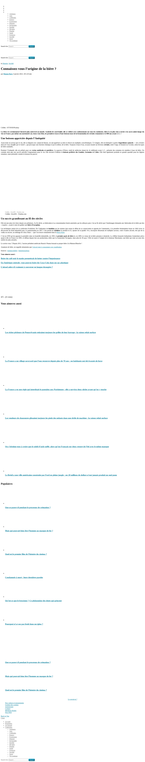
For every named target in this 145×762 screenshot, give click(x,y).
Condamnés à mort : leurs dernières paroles (24, 577)
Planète (11, 31)
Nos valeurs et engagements (14, 703)
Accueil (7, 6)
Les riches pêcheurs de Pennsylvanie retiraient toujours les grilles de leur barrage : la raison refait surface (50, 332)
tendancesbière (12, 251)
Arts (10, 16)
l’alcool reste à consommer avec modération (47, 247)
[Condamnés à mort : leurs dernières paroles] (74, 565)
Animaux (12, 14)
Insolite (11, 27)
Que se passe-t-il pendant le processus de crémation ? (28, 507)
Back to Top (5, 716)
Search (32, 46)
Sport (11, 39)
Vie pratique (13, 41)
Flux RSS (8, 712)
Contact (7, 709)
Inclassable (13, 25)
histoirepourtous (24, 251)
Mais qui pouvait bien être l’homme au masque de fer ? (29, 531)
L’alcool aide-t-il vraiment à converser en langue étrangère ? (27, 267)
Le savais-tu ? (72, 699)
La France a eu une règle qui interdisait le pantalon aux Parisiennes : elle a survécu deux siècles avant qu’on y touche (55, 389)
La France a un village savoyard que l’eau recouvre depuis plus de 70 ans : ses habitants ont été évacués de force (53, 361)
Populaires (8, 8)
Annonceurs (9, 707)
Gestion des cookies (11, 705)
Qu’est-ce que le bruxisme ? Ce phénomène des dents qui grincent (33, 601)
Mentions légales (10, 711)
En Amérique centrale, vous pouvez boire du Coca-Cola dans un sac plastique (34, 263)
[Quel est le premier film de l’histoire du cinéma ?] (74, 542)
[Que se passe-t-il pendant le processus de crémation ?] (74, 495)
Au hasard (8, 10)
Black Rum (60, 232)
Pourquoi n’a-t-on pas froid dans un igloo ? (24, 624)
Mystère (12, 29)
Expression (13, 21)
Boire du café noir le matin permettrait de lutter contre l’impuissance (30, 258)
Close (3, 718)
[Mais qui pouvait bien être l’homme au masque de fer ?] (74, 519)
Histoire (12, 23)
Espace (11, 20)
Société (11, 37)
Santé (11, 33)
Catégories (8, 12)
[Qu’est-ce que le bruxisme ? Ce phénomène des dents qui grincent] (74, 589)
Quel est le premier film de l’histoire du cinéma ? (26, 554)
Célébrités (12, 18)
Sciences (12, 35)
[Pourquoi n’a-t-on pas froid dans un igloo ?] (74, 612)
